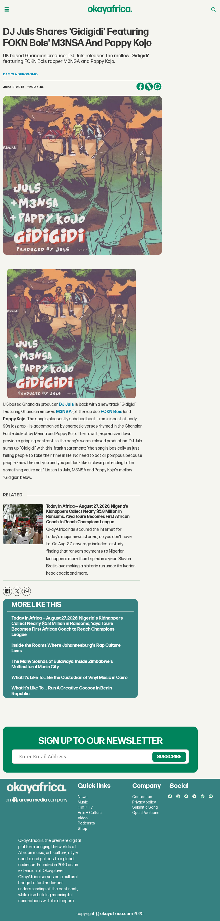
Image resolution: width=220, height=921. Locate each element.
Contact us (142, 797)
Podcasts (86, 823)
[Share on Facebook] (140, 87)
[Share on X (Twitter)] (149, 87)
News (82, 797)
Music (83, 802)
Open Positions (145, 812)
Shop (82, 828)
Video (83, 818)
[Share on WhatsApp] (157, 87)
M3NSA (64, 411)
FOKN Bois (112, 411)
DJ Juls (66, 404)
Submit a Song (145, 807)
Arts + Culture (90, 812)
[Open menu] (6, 9)
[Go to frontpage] (110, 9)
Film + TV (85, 807)
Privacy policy (144, 802)
